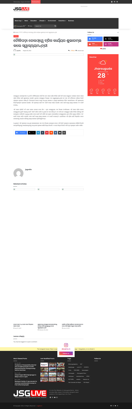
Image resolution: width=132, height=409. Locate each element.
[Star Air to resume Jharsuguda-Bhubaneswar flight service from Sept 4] (44, 365)
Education (33, 20)
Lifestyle (41, 20)
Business (71, 20)
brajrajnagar (71, 367)
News (26, 20)
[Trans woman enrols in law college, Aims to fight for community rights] (44, 370)
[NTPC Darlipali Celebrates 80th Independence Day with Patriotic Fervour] (52, 375)
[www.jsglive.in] (21, 9)
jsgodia (19, 50)
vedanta (78, 379)
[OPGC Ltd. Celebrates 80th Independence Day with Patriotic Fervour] (44, 375)
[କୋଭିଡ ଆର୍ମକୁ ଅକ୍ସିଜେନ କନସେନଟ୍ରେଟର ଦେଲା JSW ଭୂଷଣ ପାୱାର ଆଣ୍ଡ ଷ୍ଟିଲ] (73, 255)
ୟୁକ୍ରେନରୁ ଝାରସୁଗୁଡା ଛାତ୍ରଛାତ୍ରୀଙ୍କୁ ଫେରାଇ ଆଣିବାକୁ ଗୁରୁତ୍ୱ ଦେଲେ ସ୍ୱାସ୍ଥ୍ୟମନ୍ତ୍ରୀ (47, 326)
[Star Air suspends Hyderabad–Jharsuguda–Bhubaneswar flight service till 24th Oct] (52, 370)
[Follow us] (66, 346)
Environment (52, 20)
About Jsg (18, 20)
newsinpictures (80, 376)
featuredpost (85, 370)
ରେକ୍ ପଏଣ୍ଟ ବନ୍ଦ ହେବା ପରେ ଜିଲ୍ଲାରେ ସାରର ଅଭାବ (23, 325)
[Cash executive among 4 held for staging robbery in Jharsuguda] (61, 365)
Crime (69, 370)
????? (20, 32)
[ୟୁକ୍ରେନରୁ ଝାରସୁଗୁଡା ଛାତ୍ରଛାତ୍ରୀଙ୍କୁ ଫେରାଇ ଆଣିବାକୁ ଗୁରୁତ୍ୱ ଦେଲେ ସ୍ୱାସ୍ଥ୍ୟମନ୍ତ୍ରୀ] (48, 255)
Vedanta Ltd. (86, 379)
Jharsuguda (71, 373)
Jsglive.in (39, 405)
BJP (81, 364)
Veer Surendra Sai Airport (74, 382)
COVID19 (86, 367)
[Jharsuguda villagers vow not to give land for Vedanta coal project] (61, 370)
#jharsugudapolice (73, 364)
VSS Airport (86, 382)
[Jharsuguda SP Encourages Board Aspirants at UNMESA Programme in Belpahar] (44, 380)
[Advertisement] (82, 12)
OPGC (88, 376)
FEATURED (76, 370)
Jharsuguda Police (81, 373)
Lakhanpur (71, 376)
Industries (61, 20)
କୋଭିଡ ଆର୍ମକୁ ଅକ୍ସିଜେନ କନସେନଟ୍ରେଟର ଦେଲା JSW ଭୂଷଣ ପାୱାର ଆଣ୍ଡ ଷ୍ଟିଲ (72, 325)
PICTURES (71, 379)
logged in (23, 341)
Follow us (66, 353)
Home (16, 32)
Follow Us (97, 358)
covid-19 (79, 367)
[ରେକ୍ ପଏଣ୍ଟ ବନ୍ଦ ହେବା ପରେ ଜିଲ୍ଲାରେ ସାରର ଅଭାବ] (24, 255)
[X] (53, 397)
